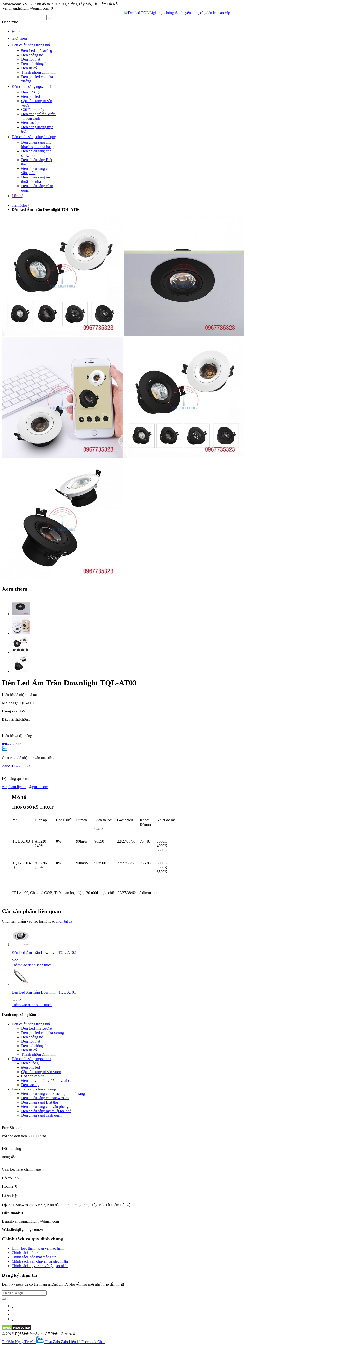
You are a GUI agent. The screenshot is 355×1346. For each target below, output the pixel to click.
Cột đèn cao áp (32, 109)
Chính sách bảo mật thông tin (34, 1257)
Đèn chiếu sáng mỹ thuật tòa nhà (36, 179)
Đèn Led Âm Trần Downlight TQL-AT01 (44, 992)
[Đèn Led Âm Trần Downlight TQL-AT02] (21, 944)
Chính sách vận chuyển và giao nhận (40, 1261)
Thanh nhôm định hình (38, 72)
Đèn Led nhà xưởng (36, 51)
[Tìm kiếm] (49, 18)
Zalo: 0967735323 (16, 766)
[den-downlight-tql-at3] (21, 614)
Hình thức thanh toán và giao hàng (38, 1248)
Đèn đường (30, 92)
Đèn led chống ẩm (35, 64)
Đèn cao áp (30, 123)
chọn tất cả (64, 921)
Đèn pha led (30, 96)
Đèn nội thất (30, 59)
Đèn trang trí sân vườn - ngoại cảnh (38, 116)
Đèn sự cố (29, 68)
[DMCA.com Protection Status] (16, 1329)
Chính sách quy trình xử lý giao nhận (40, 1266)
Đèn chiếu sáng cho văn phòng (36, 170)
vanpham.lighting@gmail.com (25, 787)
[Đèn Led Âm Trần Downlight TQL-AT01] (21, 984)
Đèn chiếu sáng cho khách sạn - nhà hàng (37, 144)
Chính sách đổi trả (25, 1253)
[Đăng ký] (4, 1299)
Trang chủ (19, 205)
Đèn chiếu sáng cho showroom (36, 153)
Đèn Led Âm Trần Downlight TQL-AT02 (44, 952)
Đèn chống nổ (32, 55)
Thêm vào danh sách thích (32, 965)
